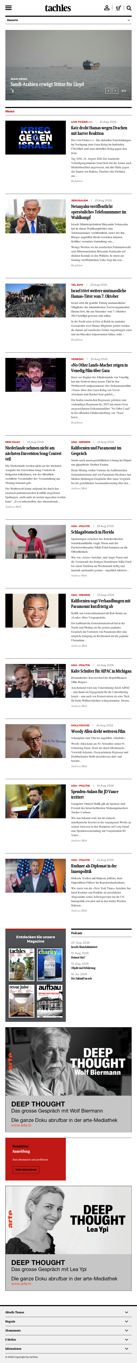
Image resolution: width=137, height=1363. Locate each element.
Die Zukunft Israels (81, 978)
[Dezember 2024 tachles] (21, 965)
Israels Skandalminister (84, 947)
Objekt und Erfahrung (83, 968)
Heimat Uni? (78, 957)
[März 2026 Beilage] (50, 965)
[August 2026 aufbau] (50, 1002)
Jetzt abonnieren (26, 1170)
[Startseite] (58, 7)
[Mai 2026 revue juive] (21, 1002)
